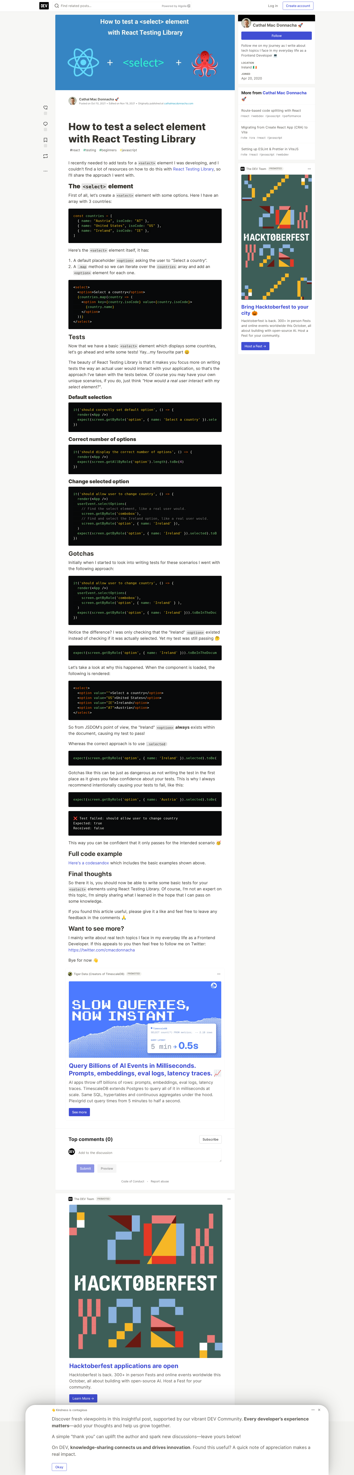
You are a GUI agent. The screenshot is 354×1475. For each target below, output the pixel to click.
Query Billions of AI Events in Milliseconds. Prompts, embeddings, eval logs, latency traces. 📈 (145, 1069)
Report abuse (160, 1181)
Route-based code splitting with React (271, 113)
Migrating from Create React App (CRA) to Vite (274, 132)
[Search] (57, 6)
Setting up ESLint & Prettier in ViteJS (269, 151)
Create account (298, 6)
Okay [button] (59, 1467)
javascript (128, 150)
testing (89, 150)
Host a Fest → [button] (255, 346)
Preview (107, 1168)
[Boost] (45, 156)
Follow (277, 36)
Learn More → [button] (83, 1398)
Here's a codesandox (88, 862)
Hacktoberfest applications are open (123, 1365)
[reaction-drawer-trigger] (45, 109)
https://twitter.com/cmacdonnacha (101, 950)
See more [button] (79, 1112)
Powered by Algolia (174, 6)
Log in (273, 6)
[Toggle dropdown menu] (219, 974)
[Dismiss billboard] (319, 1410)
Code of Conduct (132, 1181)
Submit (85, 1168)
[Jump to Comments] (45, 125)
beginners (108, 150)
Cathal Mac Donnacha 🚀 (99, 99)
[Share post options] (45, 171)
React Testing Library (193, 169)
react (75, 150)
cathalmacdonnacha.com (178, 103)
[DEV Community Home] (44, 6)
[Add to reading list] (45, 142)
